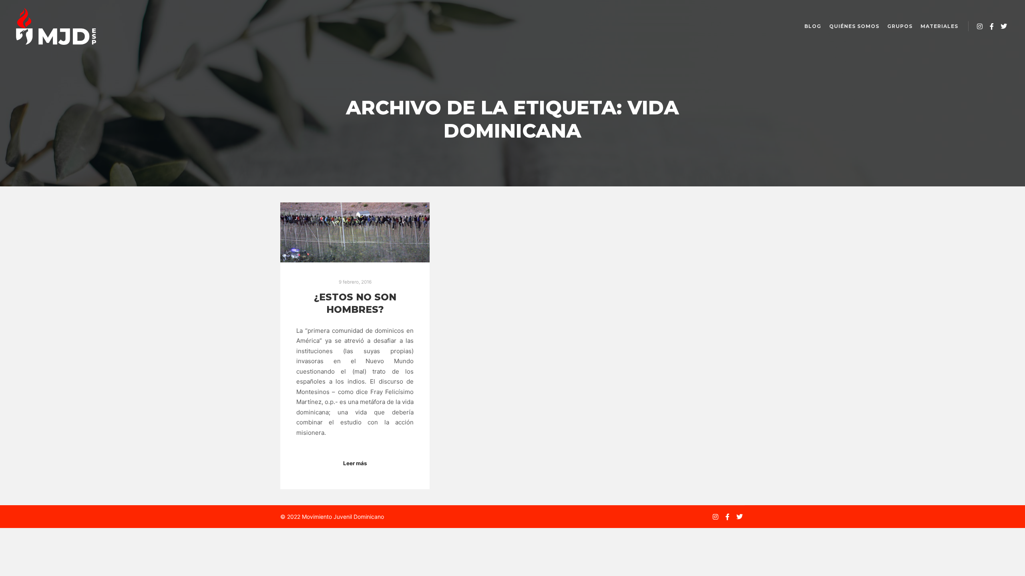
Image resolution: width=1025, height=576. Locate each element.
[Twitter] (1004, 26)
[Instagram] (980, 26)
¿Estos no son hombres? (355, 303)
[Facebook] (992, 26)
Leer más (355, 463)
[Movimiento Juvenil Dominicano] (56, 26)
